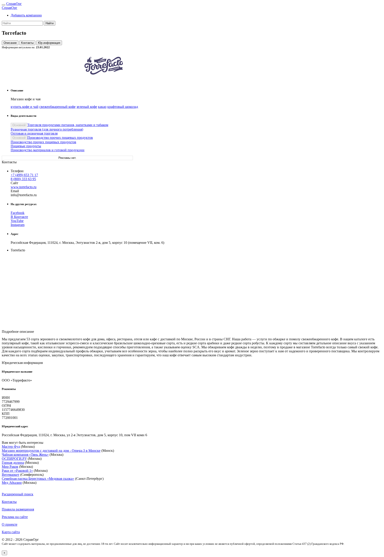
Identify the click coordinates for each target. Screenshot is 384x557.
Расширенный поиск (17, 494)
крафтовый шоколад (122, 107)
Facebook (17, 213)
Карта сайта (11, 532)
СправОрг (14, 4)
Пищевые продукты (26, 146)
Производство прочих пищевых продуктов (60, 137)
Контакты (27, 42)
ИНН (6, 398)
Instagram (17, 225)
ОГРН (6, 406)
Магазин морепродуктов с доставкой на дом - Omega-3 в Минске (51, 450)
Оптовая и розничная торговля (34, 133)
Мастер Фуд (11, 446)
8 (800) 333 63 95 (23, 179)
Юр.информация (49, 42)
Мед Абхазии (12, 482)
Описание (10, 42)
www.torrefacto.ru (23, 187)
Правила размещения (18, 509)
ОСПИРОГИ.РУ (14, 458)
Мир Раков (10, 466)
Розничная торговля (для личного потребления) (47, 129)
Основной (19, 125)
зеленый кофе (86, 107)
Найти (50, 23)
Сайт (14, 183)
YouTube (17, 221)
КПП (6, 414)
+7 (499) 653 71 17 (24, 175)
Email (15, 191)
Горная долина (13, 462)
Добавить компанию (26, 15)
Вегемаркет (10, 474)
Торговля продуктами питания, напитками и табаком (67, 125)
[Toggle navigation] (3, 5)
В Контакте (19, 217)
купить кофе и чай (24, 107)
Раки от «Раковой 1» (17, 470)
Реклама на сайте (15, 517)
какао (102, 107)
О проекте (9, 524)
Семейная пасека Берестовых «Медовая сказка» (38, 478)
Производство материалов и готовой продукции (47, 150)
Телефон (17, 171)
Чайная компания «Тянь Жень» (25, 454)
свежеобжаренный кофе (57, 107)
